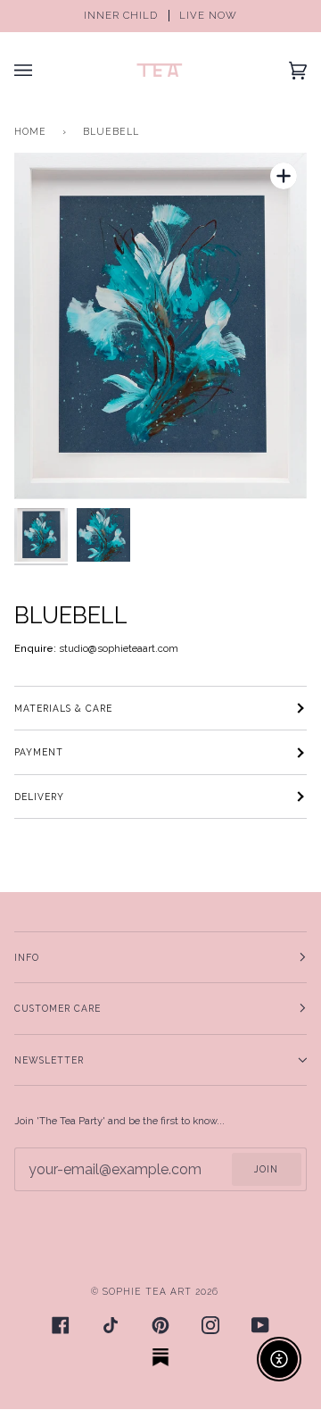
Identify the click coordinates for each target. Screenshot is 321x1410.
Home (30, 131)
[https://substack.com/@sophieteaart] (160, 1357)
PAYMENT (38, 752)
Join (266, 1169)
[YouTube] (260, 1325)
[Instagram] (210, 1325)
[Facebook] (61, 1325)
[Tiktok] (110, 1325)
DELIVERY (39, 796)
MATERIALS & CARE (63, 708)
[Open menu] (41, 70)
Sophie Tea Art (147, 1291)
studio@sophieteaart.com (118, 649)
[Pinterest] (160, 1325)
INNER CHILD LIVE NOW (160, 15)
